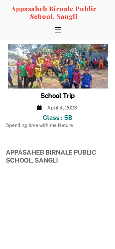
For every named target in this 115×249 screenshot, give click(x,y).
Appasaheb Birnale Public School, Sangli (54, 12)
